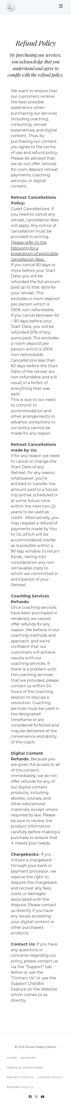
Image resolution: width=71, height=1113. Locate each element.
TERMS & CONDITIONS (25, 1067)
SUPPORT (28, 1057)
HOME (12, 1057)
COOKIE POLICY (50, 1077)
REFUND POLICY (20, 1087)
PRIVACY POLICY (20, 1077)
